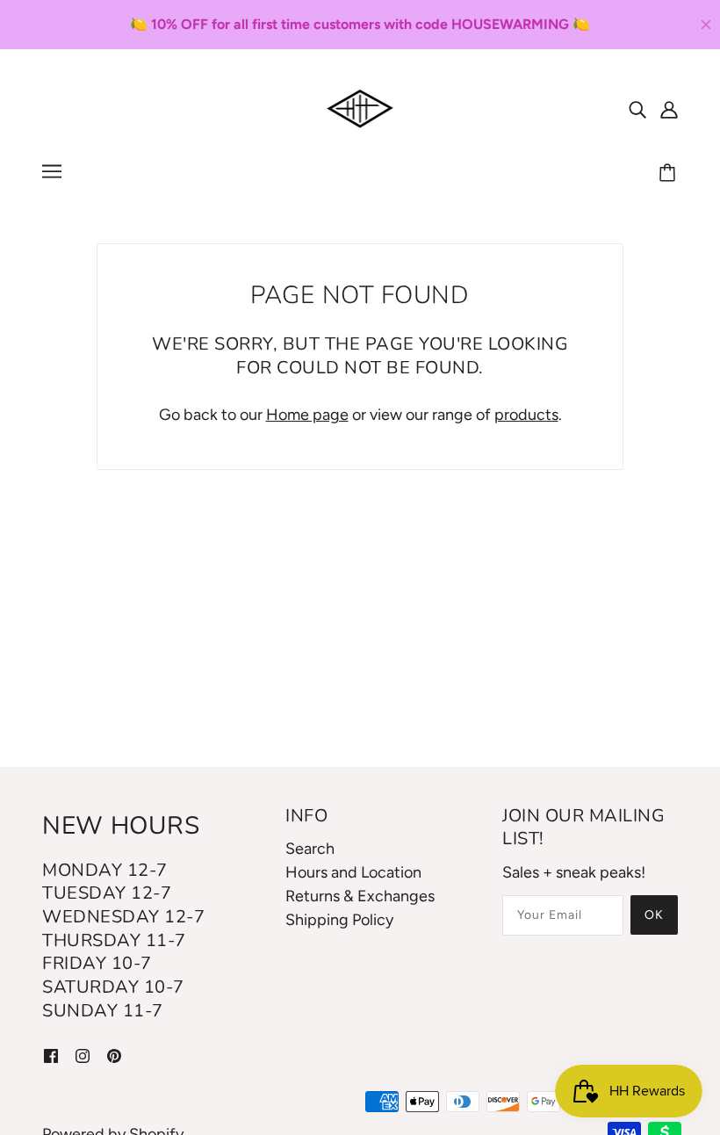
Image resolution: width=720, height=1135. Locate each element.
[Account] (669, 108)
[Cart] (670, 174)
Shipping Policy (339, 919)
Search (310, 848)
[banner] (360, 107)
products (526, 414)
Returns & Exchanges (360, 896)
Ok (654, 914)
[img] (637, 108)
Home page (307, 414)
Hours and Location (353, 872)
